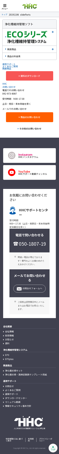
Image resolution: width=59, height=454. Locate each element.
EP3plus (9, 359)
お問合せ (9, 386)
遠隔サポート (11, 394)
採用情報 (9, 335)
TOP (53, 449)
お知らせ (9, 339)
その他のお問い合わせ (30, 128)
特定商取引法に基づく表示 (14, 440)
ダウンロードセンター (16, 398)
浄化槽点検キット (14, 370)
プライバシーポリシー (45, 440)
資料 (7, 343)
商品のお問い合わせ (30, 117)
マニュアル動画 (12, 402)
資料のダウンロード (30, 75)
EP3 (7, 354)
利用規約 (31, 440)
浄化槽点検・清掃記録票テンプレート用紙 (26, 374)
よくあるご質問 (12, 390)
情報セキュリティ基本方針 (18, 405)
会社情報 (9, 331)
